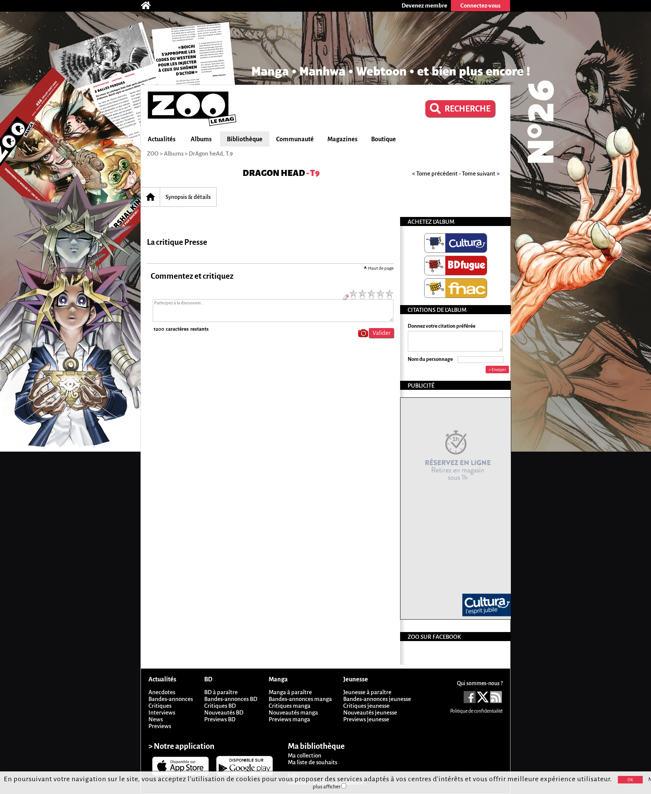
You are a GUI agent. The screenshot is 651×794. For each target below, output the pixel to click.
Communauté (295, 139)
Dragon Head (274, 173)
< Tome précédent (435, 173)
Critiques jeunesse (366, 705)
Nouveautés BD (223, 712)
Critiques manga (289, 705)
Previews (159, 726)
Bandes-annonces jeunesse (377, 699)
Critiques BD (220, 705)
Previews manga (289, 719)
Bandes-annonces (170, 699)
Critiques (159, 705)
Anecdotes (161, 692)
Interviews (161, 712)
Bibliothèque (245, 139)
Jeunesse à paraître (367, 692)
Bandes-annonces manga (300, 699)
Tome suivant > (481, 173)
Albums (201, 139)
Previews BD (219, 719)
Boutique (383, 139)
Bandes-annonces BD (230, 699)
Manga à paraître (290, 692)
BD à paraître (221, 692)
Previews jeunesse (366, 719)
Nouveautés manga (293, 712)
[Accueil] (149, 5)
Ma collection (304, 755)
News (155, 719)
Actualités (162, 139)
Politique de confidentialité (476, 711)
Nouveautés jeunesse (370, 712)
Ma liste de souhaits (312, 762)
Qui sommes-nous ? (480, 683)
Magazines (342, 139)
